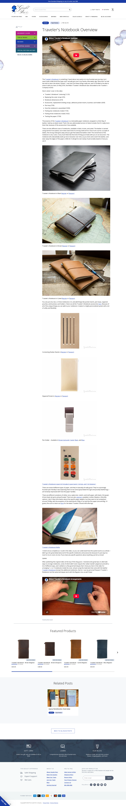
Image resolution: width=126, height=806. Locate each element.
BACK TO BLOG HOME (24, 54)
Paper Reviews (54, 23)
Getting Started (51, 785)
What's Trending (92, 16)
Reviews (46, 23)
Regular (63, 193)
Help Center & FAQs (70, 772)
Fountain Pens (17, 16)
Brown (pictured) (64, 440)
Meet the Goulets (52, 775)
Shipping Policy (68, 775)
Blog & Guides (106, 16)
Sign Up (109, 778)
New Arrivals (64, 16)
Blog (48, 782)
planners (79, 497)
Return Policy (68, 777)
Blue (83, 440)
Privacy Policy (46, 803)
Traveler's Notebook (52, 79)
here (99, 304)
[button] (14, 664)
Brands (53, 16)
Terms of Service (54, 803)
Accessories (43, 16)
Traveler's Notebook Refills (51, 547)
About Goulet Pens (52, 772)
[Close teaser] (10, 804)
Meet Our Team (51, 777)
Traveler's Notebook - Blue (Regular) (101, 662)
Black (76, 440)
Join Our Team (51, 780)
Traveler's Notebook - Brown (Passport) (49, 662)
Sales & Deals (77, 16)
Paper (34, 16)
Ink (26, 16)
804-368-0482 (68, 785)
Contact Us (67, 782)
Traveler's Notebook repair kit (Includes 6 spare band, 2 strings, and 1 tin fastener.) (69, 484)
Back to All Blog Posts (63, 731)
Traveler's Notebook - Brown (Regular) (23, 662)
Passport (71, 193)
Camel (72, 440)
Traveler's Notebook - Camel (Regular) (75, 662)
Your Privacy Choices (70, 780)
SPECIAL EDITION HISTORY (26, 50)
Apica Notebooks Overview (59, 709)
